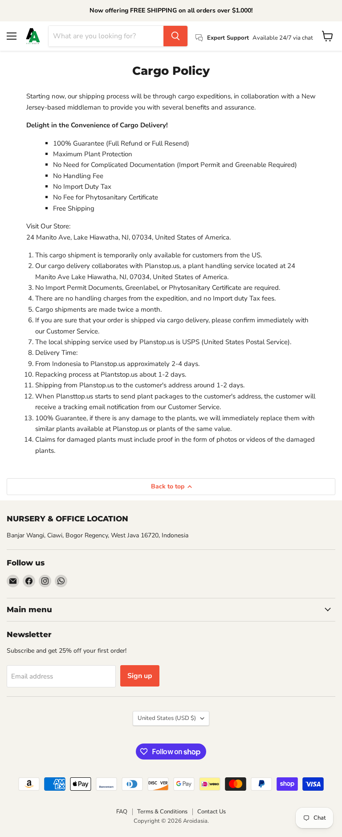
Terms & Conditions (162, 812)
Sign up (139, 676)
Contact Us (211, 812)
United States (167, 718)
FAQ (121, 812)
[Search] (175, 36)
